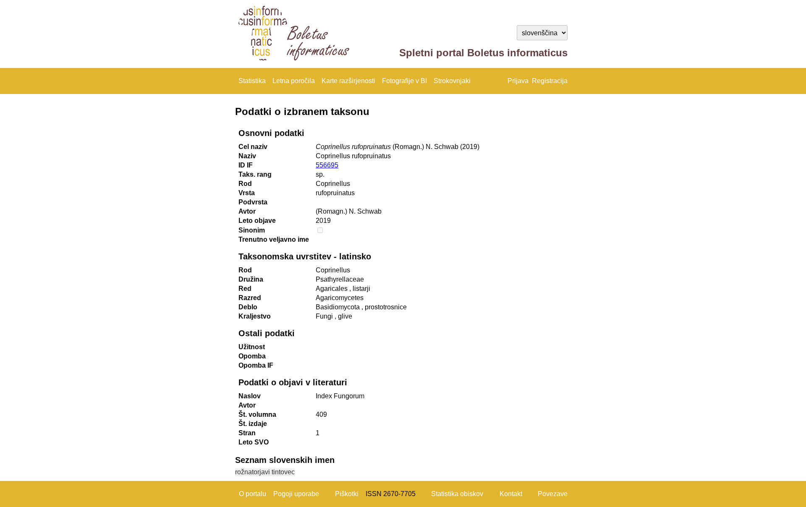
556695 (327, 165)
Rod (245, 183)
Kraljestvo (254, 316)
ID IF (245, 165)
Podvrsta (252, 202)
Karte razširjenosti (348, 80)
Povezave (553, 493)
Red (244, 288)
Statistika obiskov (457, 493)
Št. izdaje (252, 423)
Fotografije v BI (404, 80)
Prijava (518, 80)
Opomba (252, 356)
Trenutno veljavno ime (273, 239)
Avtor (247, 211)
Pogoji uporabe (296, 493)
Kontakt (511, 493)
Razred (249, 297)
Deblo (247, 307)
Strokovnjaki (452, 80)
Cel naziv (252, 146)
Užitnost (251, 346)
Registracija (550, 80)
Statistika (252, 80)
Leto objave (257, 220)
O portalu (252, 493)
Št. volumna (257, 414)
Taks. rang (255, 174)
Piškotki (347, 493)
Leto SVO (253, 442)
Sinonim (251, 230)
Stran (247, 432)
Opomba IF (255, 365)
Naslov (249, 396)
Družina (250, 279)
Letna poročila (293, 80)
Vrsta (246, 192)
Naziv (247, 155)
